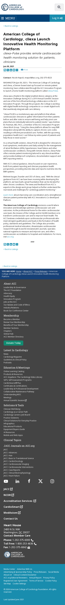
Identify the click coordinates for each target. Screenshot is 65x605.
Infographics (9, 423)
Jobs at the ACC (10, 302)
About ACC (28, 271)
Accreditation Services (18, 501)
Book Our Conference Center (16, 310)
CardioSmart (12, 506)
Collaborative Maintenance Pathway (19, 391)
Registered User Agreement (15, 580)
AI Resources (9, 432)
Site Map (7, 583)
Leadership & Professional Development (21, 388)
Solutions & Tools (14, 405)
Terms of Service (36, 580)
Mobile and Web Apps (13, 435)
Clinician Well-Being (12, 409)
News (6, 354)
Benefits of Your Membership (16, 325)
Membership (11, 315)
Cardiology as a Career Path (16, 412)
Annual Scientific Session (14, 400)
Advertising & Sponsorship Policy (18, 572)
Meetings (7, 397)
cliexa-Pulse (53, 91)
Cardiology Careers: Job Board (17, 414)
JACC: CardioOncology (13, 461)
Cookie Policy (51, 580)
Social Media (53, 572)
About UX (8, 575)
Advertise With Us (24, 569)
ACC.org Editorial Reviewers (15, 577)
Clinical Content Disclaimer (25, 575)
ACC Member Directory (13, 336)
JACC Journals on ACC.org (19, 445)
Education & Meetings (17, 367)
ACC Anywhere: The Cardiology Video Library (23, 377)
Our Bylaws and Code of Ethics (17, 304)
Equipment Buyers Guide (14, 429)
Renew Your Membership (14, 322)
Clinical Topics (12, 440)
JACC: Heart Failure (12, 475)
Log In (55, 18)
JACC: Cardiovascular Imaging (16, 464)
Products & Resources (13, 374)
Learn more (8, 195)
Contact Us (11, 518)
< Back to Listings (10, 26)
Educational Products (13, 426)
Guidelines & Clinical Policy (15, 359)
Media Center (9, 569)
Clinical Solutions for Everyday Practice (20, 420)
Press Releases (41, 271)
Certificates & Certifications (15, 386)
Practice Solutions (11, 417)
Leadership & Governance (15, 287)
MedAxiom (10, 512)
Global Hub (8, 334)
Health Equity (9, 296)
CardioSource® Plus (12, 383)
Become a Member (12, 319)
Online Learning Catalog (14, 371)
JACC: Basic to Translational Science (19, 458)
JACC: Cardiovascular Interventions (18, 467)
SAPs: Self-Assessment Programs (17, 380)
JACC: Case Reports (12, 470)
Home (18, 271)
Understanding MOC (12, 394)
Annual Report (35, 577)
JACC (6, 449)
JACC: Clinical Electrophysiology (17, 473)
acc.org (10, 236)
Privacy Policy (49, 577)
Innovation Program (12, 299)
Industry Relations (11, 307)
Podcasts (7, 362)
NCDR (7, 495)
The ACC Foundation (12, 290)
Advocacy (8, 293)
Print (26, 70)
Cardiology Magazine (13, 357)
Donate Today (13, 342)
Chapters (7, 331)
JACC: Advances (10, 452)
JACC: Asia (8, 455)
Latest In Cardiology (16, 350)
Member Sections (11, 328)
